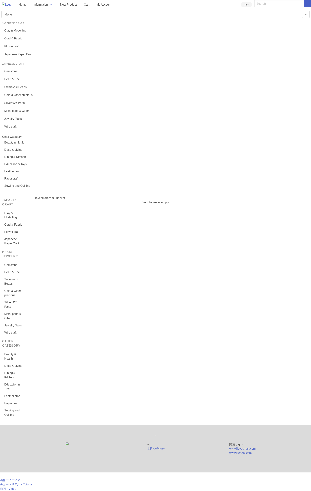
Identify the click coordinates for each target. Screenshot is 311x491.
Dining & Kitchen (15, 156)
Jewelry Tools (13, 118)
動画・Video (8, 488)
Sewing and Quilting (17, 185)
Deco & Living (13, 149)
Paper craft (11, 178)
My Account (103, 4)
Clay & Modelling (15, 30)
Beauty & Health (14, 142)
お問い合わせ (156, 448)
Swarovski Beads (15, 87)
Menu (8, 14)
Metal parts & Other (16, 110)
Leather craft (12, 171)
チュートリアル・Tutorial (16, 484)
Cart (86, 4)
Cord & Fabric (13, 38)
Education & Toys (15, 164)
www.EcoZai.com (240, 452)
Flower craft (11, 46)
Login (246, 4)
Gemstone (10, 71)
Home (22, 4)
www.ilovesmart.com (242, 448)
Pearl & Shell (12, 79)
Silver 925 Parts (14, 102)
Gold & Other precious (18, 95)
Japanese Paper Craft (18, 54)
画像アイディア (10, 480)
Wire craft (10, 126)
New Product (68, 4)
